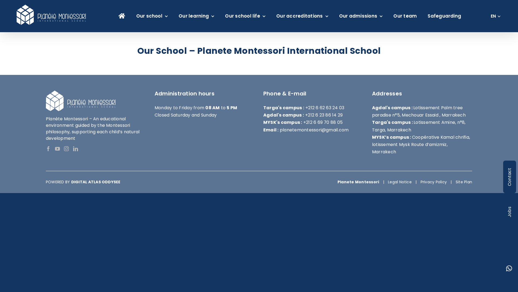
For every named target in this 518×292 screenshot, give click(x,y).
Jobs (509, 212)
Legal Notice (400, 182)
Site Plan (464, 182)
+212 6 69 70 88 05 (323, 122)
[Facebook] (48, 148)
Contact (509, 177)
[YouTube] (57, 148)
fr (493, 19)
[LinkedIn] (75, 148)
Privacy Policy (434, 182)
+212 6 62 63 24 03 (324, 108)
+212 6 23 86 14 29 (324, 115)
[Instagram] (66, 148)
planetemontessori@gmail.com (314, 130)
